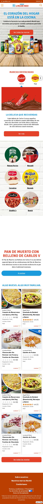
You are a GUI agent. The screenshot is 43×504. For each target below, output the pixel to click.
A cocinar (21, 273)
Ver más (21, 134)
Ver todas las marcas (21, 32)
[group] (21, 79)
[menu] (2, 5)
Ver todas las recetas (22, 460)
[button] (40, 78)
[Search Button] (41, 5)
